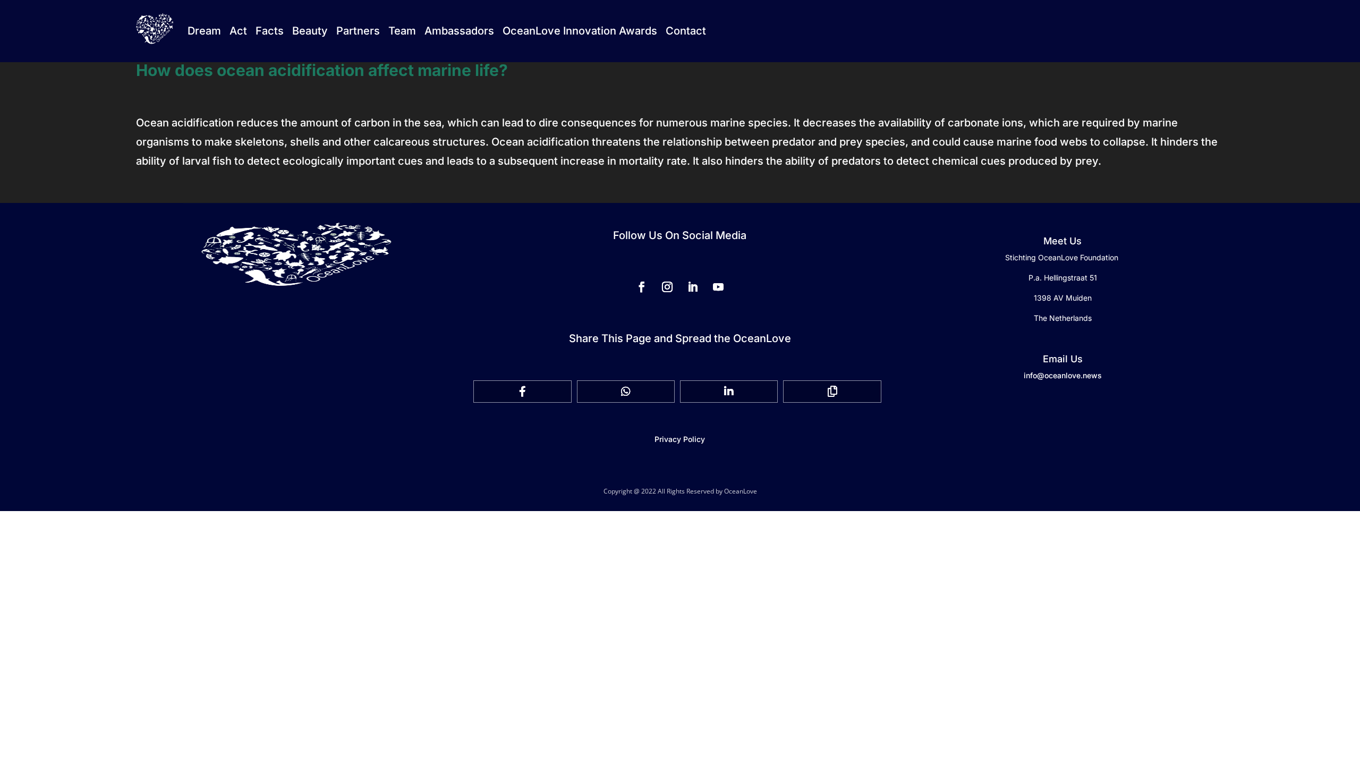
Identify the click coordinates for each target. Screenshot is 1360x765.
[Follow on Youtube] (718, 287)
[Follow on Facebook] (641, 287)
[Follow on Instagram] (667, 287)
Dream (204, 30)
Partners (358, 30)
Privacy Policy (679, 439)
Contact (686, 30)
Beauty (310, 30)
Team (402, 30)
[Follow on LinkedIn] (692, 287)
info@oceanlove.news (1063, 375)
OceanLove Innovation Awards (580, 30)
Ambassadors (459, 30)
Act (238, 30)
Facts (270, 30)
